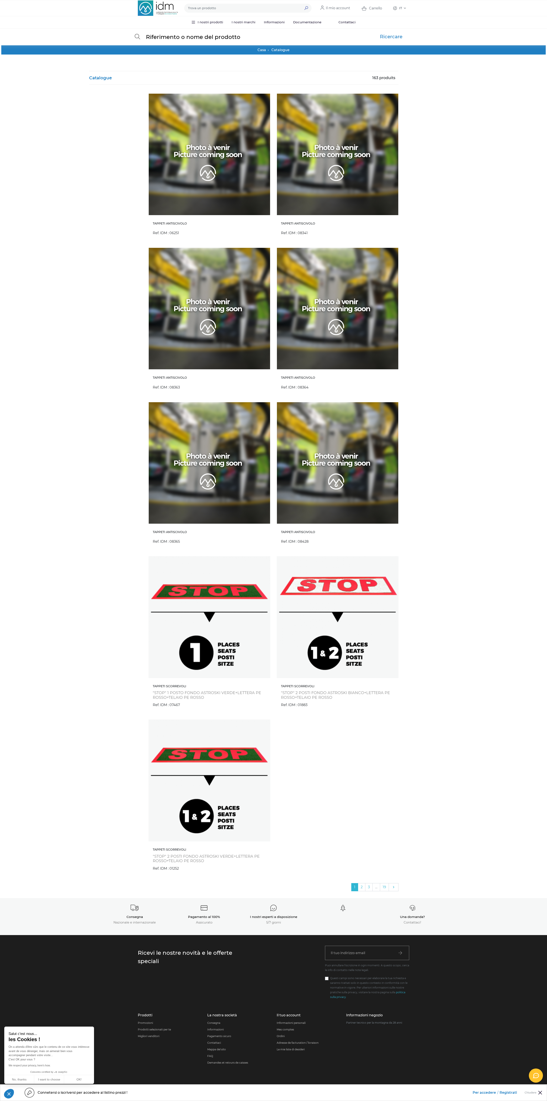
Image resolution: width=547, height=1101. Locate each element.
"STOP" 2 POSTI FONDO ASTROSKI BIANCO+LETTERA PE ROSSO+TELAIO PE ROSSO (335, 695)
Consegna (213, 1022)
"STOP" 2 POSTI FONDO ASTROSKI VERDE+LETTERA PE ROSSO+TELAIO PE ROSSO (206, 858)
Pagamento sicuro (219, 1036)
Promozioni (145, 1022)
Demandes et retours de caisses (227, 1062)
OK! (79, 1079)
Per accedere (484, 1093)
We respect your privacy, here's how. (29, 1065)
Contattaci (214, 1042)
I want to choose (49, 1079)
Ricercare (391, 37)
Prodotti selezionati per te (154, 1029)
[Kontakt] (536, 1075)
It (400, 8)
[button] (9, 1094)
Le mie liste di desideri (291, 1049)
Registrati (508, 1093)
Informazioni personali (291, 1022)
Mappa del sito (216, 1049)
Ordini (281, 1036)
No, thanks (19, 1079)
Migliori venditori (148, 1036)
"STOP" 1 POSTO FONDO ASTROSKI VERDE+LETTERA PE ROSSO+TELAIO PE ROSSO (207, 695)
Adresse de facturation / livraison (298, 1042)
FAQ (210, 1056)
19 (384, 887)
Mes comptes (285, 1029)
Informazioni (215, 1029)
